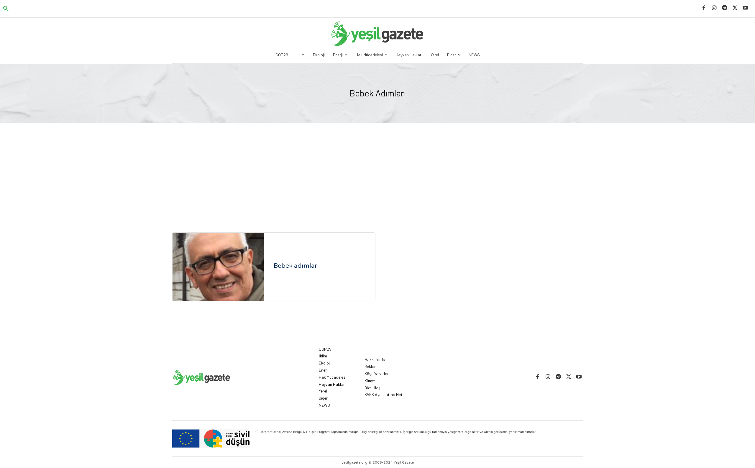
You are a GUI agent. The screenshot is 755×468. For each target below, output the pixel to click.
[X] (735, 8)
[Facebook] (704, 8)
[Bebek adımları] (218, 267)
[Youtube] (745, 8)
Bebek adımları (296, 266)
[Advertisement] (377, 167)
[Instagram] (714, 8)
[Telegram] (724, 8)
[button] (6, 9)
